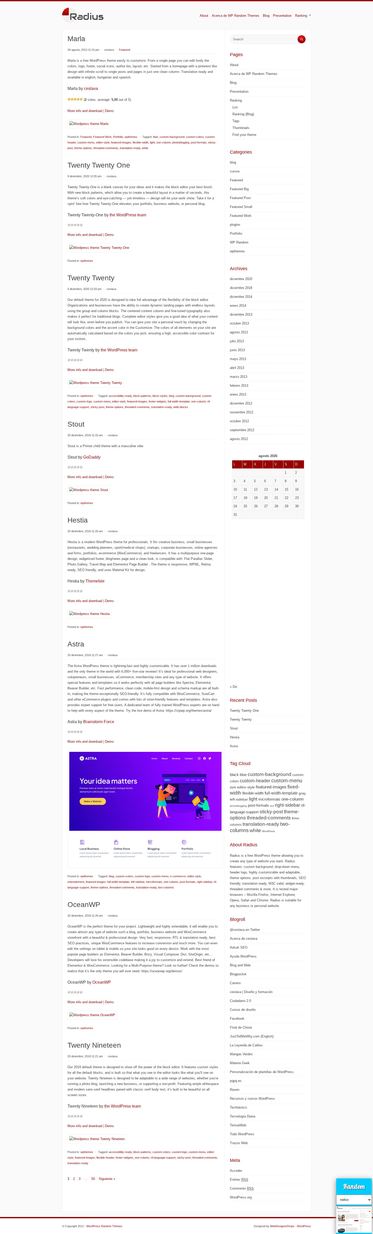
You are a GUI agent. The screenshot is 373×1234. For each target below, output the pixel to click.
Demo (109, 111)
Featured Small (241, 207)
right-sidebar (204, 881)
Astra (75, 644)
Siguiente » (107, 1179)
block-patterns (142, 395)
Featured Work (102, 136)
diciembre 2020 (241, 279)
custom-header (255, 780)
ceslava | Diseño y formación (251, 992)
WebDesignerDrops (282, 1226)
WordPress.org (241, 1197)
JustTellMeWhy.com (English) (252, 1036)
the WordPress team (128, 215)
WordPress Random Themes (104, 1226)
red (272, 805)
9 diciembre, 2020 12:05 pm (84, 176)
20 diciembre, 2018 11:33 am (85, 435)
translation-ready (130, 148)
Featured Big (239, 189)
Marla (76, 39)
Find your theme (244, 135)
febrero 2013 (239, 385)
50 (93, 1179)
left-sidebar (137, 881)
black (234, 774)
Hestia (77, 520)
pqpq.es (236, 1081)
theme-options (83, 148)
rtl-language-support (163, 1157)
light (152, 142)
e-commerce (178, 876)
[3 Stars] (75, 99)
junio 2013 (237, 350)
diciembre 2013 (241, 314)
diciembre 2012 (241, 403)
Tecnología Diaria (242, 1116)
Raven (234, 1090)
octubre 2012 (239, 421)
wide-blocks (180, 407)
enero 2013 (238, 394)
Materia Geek (240, 1063)
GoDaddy (91, 457)
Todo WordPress (242, 1134)
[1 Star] (69, 99)
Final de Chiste (241, 1027)
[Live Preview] (88, 127)
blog (171, 395)
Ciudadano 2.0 (240, 1001)
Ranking (299, 16)
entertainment (75, 881)
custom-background (172, 136)
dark (233, 787)
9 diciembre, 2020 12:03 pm (84, 288)
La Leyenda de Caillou (246, 1045)
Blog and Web (240, 965)
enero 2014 (238, 305)
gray (302, 793)
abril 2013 (237, 368)
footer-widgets (157, 401)
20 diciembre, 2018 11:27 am (85, 655)
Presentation (282, 16)
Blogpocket (238, 974)
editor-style (103, 142)
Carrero (235, 983)
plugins (235, 224)
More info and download (84, 111)
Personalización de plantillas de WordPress (262, 1072)
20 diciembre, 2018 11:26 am (85, 915)
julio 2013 (237, 341)
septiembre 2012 (242, 430)
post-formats (199, 142)
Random (354, 1186)
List (235, 107)
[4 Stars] (78, 99)
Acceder (236, 1171)
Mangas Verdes (241, 1054)
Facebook (237, 1018)
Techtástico (238, 1107)
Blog (266, 16)
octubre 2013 (239, 323)
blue (155, 136)
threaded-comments (105, 148)
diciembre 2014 (241, 297)
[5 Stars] (81, 99)
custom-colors (195, 136)
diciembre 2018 (241, 288)
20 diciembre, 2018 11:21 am (85, 1056)
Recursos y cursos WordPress (252, 1098)
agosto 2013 (239, 332)
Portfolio (118, 136)
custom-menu (85, 142)
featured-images (121, 142)
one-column (163, 142)
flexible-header (105, 1157)
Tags (236, 121)
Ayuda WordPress (243, 956)
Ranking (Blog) (243, 114)
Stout (75, 424)
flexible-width (140, 142)
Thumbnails (240, 128)
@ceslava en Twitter (245, 930)
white (145, 148)
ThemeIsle (95, 581)
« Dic (234, 687)
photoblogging (180, 142)
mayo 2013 (238, 359)
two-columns (166, 887)
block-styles (159, 395)
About (204, 16)
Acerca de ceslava (243, 938)
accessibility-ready (120, 395)
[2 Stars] (72, 99)
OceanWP (83, 904)
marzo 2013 (238, 377)
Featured (86, 136)
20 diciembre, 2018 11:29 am (85, 531)
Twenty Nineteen (94, 1045)
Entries (239, 1179)
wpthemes (131, 136)
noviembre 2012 (241, 412)
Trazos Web (239, 1143)
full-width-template (179, 401)
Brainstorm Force (98, 722)
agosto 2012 (239, 439)
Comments (242, 1188)
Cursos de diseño (243, 1010)
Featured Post (240, 198)
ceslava (109, 49)
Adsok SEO (238, 947)
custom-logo (84, 401)
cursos (235, 171)
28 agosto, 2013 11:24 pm (83, 49)
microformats (154, 881)
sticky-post (97, 407)
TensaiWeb (238, 1125)
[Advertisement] (268, 600)
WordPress (268, 831)
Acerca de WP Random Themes (235, 16)
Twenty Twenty (90, 278)
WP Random (239, 242)
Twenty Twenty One (98, 165)
